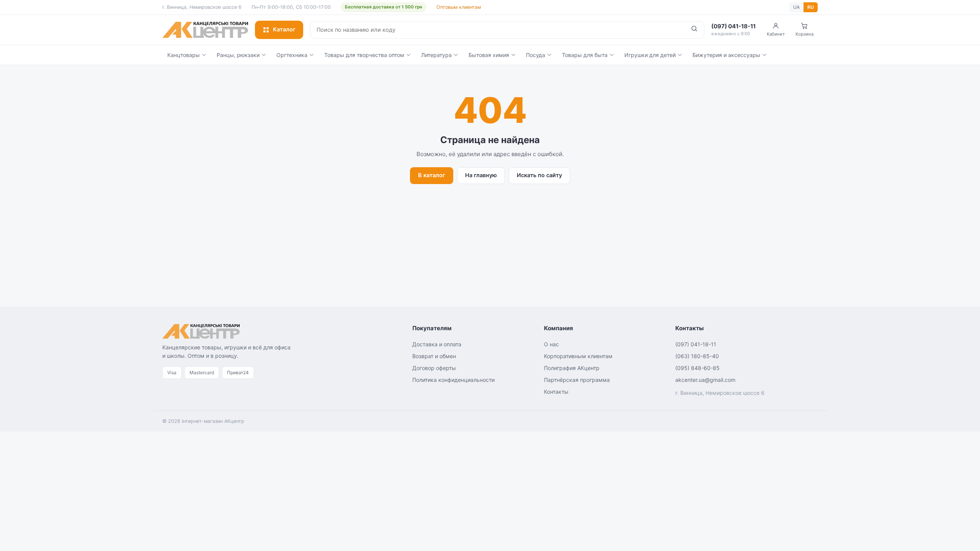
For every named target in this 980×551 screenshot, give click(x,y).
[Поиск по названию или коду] (694, 29)
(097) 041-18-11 (695, 344)
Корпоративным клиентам (578, 356)
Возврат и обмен (434, 356)
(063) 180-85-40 (697, 356)
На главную (481, 175)
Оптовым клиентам (458, 7)
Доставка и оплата (436, 344)
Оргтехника (291, 55)
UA (796, 7)
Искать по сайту (539, 175)
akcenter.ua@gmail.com (705, 380)
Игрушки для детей (650, 55)
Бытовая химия (489, 55)
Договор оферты (434, 368)
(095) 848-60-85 (697, 368)
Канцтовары (183, 55)
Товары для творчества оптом (364, 55)
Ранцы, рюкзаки (238, 55)
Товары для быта (585, 55)
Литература (436, 55)
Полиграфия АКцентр (571, 368)
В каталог (431, 175)
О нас (551, 344)
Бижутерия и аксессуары (726, 55)
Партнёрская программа (577, 380)
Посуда (535, 55)
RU (810, 7)
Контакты (556, 391)
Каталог (284, 29)
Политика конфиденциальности (453, 380)
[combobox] (497, 29)
